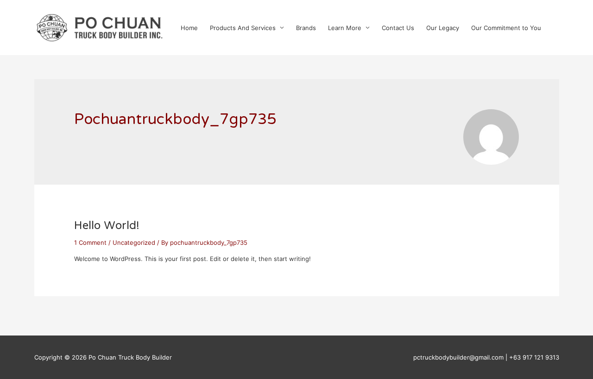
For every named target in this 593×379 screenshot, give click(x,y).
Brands (306, 27)
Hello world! (106, 226)
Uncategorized (134, 242)
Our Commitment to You (506, 27)
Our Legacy (442, 27)
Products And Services (243, 27)
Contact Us (398, 27)
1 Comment (90, 242)
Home (189, 27)
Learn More (344, 27)
